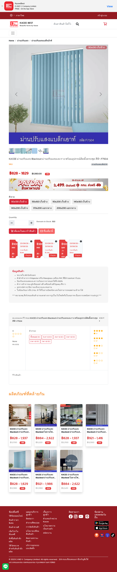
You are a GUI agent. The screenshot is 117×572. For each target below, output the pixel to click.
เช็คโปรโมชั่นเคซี (13, 532)
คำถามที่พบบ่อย (32, 523)
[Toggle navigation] (13, 33)
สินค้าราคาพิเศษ (14, 521)
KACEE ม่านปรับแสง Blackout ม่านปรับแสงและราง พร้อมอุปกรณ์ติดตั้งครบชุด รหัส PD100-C (97, 431)
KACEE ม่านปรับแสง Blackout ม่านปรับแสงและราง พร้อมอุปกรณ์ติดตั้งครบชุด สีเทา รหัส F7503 (71, 431)
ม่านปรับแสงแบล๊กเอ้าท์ (42, 41)
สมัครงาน (47, 533)
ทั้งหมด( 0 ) (35, 337)
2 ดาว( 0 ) (34, 341)
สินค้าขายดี (14, 527)
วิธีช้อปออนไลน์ (16, 516)
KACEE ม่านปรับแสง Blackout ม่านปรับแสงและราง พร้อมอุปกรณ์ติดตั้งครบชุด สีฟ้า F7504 (20, 476)
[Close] (2, 6)
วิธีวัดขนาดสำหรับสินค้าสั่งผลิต (15, 549)
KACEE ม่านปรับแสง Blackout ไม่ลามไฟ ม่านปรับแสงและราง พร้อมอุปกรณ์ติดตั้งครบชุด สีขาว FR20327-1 (71, 476)
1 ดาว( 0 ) (46, 341)
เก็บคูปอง (28, 255)
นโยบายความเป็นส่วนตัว (49, 527)
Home (11, 41)
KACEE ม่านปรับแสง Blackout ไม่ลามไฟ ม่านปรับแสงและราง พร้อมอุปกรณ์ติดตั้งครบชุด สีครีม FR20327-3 (46, 431)
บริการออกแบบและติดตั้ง (32, 546)
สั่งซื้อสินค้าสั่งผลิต (15, 540)
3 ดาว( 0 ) (70, 337)
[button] (12, 15)
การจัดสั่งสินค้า (32, 527)
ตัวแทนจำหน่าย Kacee (50, 520)
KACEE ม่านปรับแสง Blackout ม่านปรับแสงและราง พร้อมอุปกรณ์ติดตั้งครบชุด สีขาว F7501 (20, 431)
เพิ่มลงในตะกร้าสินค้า (24, 231)
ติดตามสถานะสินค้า (32, 539)
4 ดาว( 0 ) (59, 337)
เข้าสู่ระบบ (102, 16)
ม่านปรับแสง (22, 41)
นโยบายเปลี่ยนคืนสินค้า (32, 532)
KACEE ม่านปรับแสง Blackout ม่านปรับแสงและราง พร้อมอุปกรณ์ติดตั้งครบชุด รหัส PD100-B (45, 476)
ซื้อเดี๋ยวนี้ (48, 231)
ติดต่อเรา (30, 519)
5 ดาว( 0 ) (47, 337)
